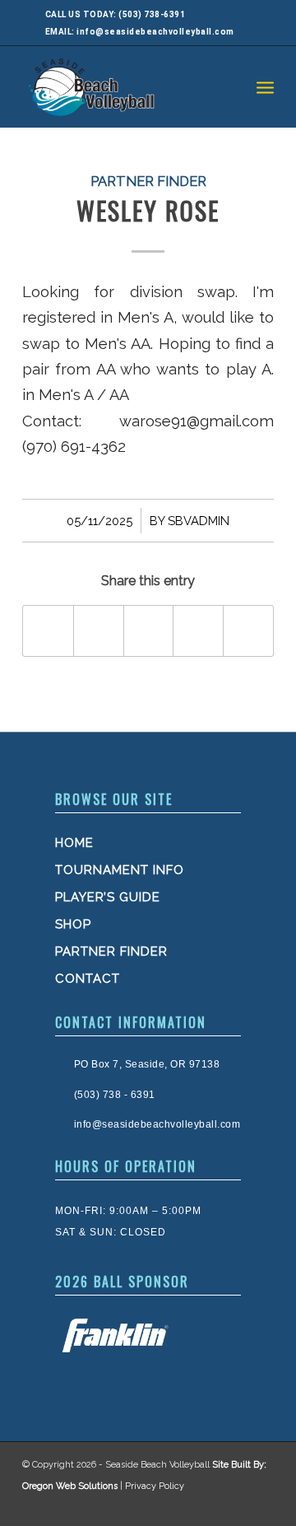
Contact (87, 978)
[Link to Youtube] (257, 1505)
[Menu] (265, 86)
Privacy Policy (154, 1486)
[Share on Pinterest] (198, 631)
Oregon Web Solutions (70, 1486)
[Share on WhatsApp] (148, 631)
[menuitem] (265, 86)
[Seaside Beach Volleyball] (123, 86)
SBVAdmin (198, 521)
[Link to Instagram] (224, 1505)
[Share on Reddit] (248, 631)
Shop (73, 924)
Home (74, 842)
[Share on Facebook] (48, 631)
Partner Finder (148, 181)
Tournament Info (119, 870)
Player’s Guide (107, 897)
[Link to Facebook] (191, 1505)
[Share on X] (98, 631)
